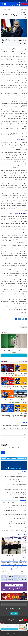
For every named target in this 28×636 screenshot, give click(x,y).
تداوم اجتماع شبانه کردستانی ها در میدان (18, 474)
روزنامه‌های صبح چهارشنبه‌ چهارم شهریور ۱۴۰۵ (17, 555)
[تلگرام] (21, 608)
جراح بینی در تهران (23, 560)
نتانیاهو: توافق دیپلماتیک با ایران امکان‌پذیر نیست (17, 521)
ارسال (3, 452)
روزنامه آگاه (7, 573)
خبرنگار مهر (21, 48)
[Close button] (27, 623)
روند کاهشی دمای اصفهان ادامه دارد (19, 518)
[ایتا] (7, 608)
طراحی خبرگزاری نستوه (21, 633)
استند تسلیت (4, 562)
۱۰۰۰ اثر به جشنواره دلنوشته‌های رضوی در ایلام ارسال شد (15, 487)
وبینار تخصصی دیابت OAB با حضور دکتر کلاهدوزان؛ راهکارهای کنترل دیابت (14, 515)
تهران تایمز (21, 573)
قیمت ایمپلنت (13, 566)
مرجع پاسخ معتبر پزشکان (6, 564)
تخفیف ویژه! (9, 629)
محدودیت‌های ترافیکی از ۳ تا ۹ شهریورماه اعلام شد (16, 523)
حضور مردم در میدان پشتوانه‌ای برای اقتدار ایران (17, 479)
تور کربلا (9, 562)
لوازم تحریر (16, 560)
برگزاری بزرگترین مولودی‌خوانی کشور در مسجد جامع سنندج (15, 476)
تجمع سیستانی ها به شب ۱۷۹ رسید (19, 484)
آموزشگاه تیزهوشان (22, 569)
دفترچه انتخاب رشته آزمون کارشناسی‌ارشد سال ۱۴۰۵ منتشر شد (14, 508)
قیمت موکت (15, 562)
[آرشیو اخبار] (9, 608)
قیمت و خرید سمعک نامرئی (12, 571)
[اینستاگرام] (17, 608)
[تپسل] (2, 332)
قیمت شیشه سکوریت (9, 560)
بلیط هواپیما (14, 569)
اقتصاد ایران (21, 9)
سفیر (2, 560)
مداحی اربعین (23, 564)
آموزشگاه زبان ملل (23, 571)
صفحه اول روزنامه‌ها (22, 535)
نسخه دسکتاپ (14, 613)
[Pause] (3, 347)
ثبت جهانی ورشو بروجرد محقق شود (19, 497)
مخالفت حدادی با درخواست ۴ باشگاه (19, 505)
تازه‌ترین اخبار (24, 472)
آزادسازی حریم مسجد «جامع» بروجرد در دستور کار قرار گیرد (15, 489)
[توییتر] (15, 608)
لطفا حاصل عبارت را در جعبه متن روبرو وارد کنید (18, 447)
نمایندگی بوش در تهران (6, 569)
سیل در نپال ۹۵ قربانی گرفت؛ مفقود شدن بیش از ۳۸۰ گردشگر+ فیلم (14, 527)
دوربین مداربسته (16, 564)
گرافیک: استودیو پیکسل (11, 633)
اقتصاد (25, 9)
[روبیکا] (13, 608)
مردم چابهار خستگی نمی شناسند (20, 481)
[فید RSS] (11, 608)
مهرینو (3, 571)
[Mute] (5, 347)
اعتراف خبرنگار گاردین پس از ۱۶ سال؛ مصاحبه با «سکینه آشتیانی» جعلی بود (14, 531)
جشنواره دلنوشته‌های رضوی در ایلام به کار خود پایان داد (16, 492)
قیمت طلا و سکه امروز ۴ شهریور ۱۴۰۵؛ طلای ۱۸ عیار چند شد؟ (14, 502)
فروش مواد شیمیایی (22, 566)
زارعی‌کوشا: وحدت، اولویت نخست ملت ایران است (17, 494)
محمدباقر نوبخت (24, 327)
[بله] (19, 608)
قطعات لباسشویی (5, 566)
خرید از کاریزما (14, 355)
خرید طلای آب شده (22, 562)
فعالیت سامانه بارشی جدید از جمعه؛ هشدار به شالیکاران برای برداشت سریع (15, 511)
